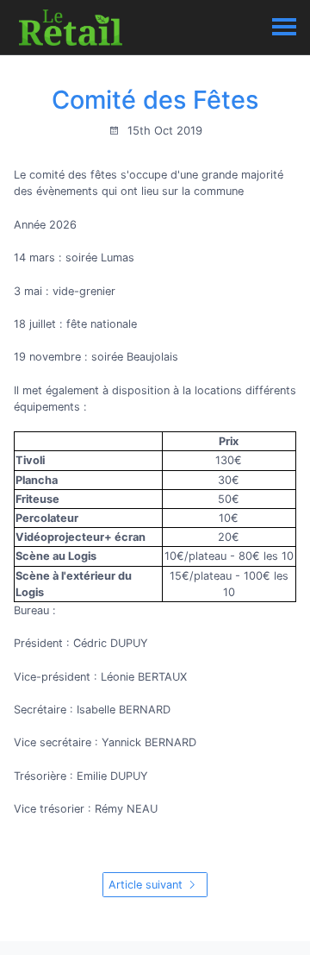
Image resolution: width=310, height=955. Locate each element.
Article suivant (147, 884)
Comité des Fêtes (155, 100)
